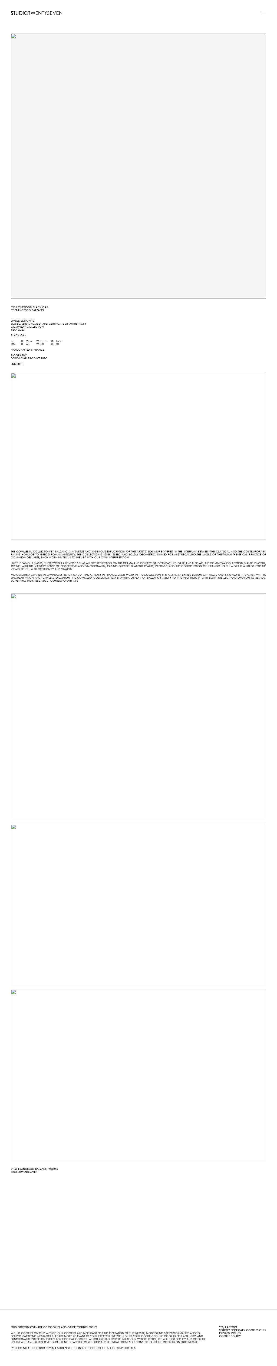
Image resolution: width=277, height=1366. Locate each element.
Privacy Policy (230, 1333)
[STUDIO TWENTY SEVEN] (36, 13)
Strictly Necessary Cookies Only (242, 1330)
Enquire (16, 364)
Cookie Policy (230, 1336)
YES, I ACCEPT (228, 1327)
